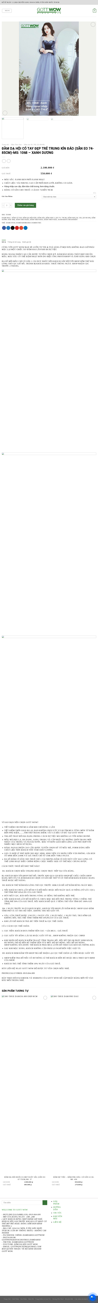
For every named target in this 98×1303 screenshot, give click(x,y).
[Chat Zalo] (93, 1298)
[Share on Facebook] (4, 228)
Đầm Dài (41, 218)
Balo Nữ (31, 1299)
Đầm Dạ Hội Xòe (30, 218)
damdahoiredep (23, 223)
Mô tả (4, 242)
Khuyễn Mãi (69, 1299)
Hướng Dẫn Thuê (58, 1299)
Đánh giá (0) (26, 242)
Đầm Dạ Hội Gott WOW (26, 1244)
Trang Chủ (7, 1299)
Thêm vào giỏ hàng (25, 205)
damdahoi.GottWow (34, 1235)
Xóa (94, 193)
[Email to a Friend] (13, 228)
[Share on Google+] (21, 228)
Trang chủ (5, 145)
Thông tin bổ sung (14, 242)
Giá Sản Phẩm (7, 196)
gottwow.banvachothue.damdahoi (21, 1240)
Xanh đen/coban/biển (67, 219)
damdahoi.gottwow (23, 1242)
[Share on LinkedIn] (25, 228)
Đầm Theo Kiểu (22, 219)
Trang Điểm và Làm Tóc (43, 1299)
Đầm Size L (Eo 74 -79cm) (56, 218)
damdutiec (36, 223)
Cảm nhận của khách (81, 1299)
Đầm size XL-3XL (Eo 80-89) (34, 145)
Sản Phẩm (23, 1299)
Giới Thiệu (15, 1299)
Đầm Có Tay (17, 218)
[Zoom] (5, 113)
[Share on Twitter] (8, 228)
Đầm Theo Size (16, 145)
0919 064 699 (35, 1215)
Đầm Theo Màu (36, 219)
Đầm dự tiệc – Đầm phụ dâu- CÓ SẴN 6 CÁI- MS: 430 (73, 1178)
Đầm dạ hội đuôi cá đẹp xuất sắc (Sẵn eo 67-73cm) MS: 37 (24, 1178)
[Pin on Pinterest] (17, 228)
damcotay (10, 223)
